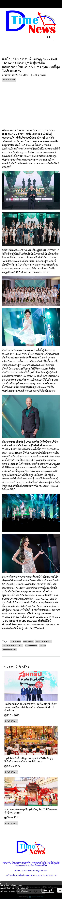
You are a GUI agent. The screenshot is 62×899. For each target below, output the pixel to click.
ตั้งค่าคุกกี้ (47, 890)
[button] (48, 37)
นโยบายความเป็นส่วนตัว (14, 891)
